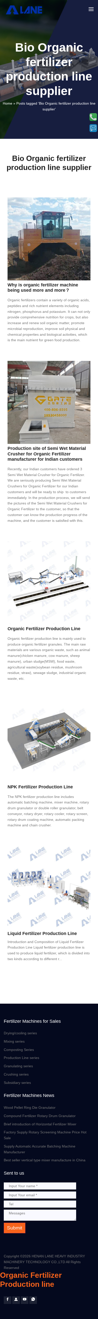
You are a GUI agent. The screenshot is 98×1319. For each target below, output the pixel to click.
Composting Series (19, 1050)
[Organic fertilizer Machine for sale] (16, 1300)
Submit (14, 1227)
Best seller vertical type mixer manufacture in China (44, 1160)
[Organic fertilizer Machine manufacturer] (24, 1300)
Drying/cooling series (20, 1033)
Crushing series (16, 1074)
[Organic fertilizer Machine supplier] (7, 1300)
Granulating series (18, 1066)
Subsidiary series (17, 1083)
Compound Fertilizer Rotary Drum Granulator (40, 1116)
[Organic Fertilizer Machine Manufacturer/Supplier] (24, 10)
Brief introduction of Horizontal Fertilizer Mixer (40, 1124)
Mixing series (14, 1041)
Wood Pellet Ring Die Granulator (30, 1107)
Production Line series (21, 1058)
